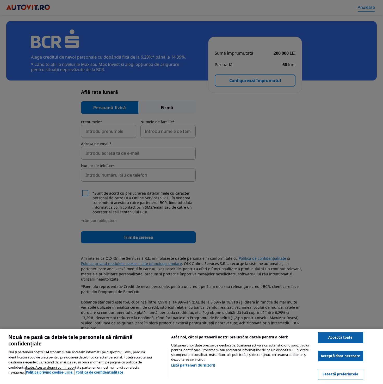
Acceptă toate (340, 337)
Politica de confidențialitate (99, 372)
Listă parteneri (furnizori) (193, 365)
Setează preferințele (340, 374)
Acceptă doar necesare (340, 356)
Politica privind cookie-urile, (50, 372)
